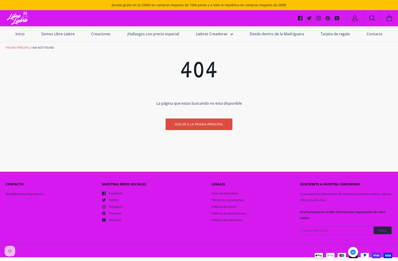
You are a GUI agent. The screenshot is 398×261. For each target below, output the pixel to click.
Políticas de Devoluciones (228, 213)
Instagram (116, 207)
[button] (353, 252)
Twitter (114, 200)
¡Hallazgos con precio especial (153, 33)
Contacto (375, 33)
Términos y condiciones (227, 200)
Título (382, 230)
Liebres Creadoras (212, 33)
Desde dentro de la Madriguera (277, 33)
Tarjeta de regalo (335, 33)
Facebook (115, 193)
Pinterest (115, 213)
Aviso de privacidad (224, 193)
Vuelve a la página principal (199, 124)
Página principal (18, 48)
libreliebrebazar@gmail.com (25, 194)
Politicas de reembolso (226, 220)
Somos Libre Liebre (58, 33)
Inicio (20, 33)
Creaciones (101, 33)
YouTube (115, 220)
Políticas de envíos (224, 207)
